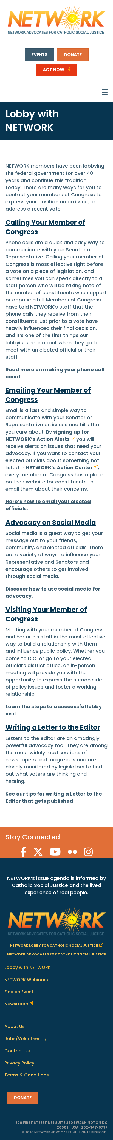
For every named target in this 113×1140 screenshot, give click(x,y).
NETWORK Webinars (26, 980)
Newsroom (16, 1004)
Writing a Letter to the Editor (52, 727)
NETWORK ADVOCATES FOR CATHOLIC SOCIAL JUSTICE (56, 954)
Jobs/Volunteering (25, 1039)
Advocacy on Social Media (50, 522)
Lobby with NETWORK (27, 968)
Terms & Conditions (26, 1075)
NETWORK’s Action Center (59, 467)
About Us (14, 1027)
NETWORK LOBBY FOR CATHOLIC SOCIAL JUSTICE (54, 945)
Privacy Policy (19, 1063)
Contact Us (17, 1051)
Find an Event (18, 992)
